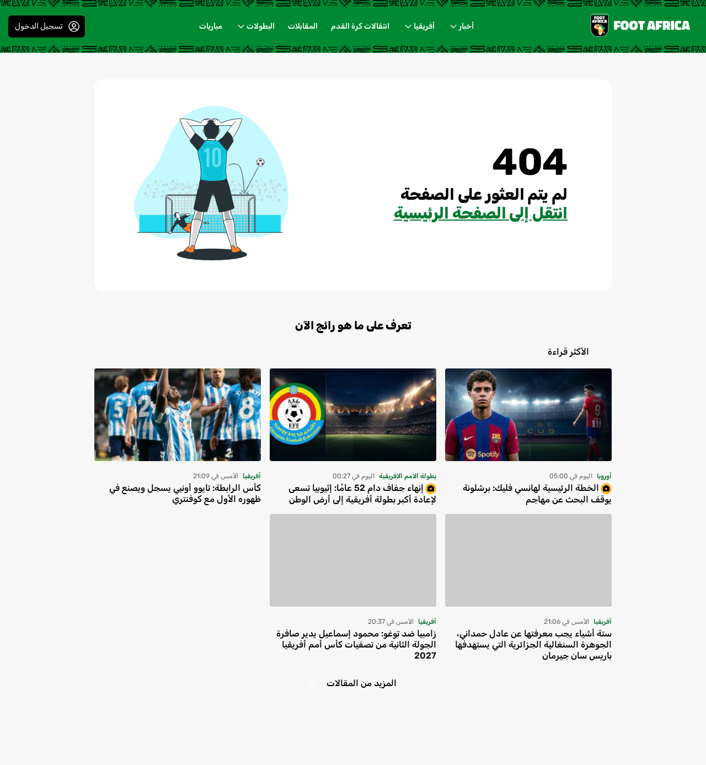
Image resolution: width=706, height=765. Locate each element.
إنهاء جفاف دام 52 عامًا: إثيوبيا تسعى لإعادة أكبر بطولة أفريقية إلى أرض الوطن (362, 494)
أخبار (466, 26)
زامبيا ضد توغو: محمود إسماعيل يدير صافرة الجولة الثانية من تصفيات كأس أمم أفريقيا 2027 (356, 644)
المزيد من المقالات (362, 683)
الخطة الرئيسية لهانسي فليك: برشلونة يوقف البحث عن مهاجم (537, 494)
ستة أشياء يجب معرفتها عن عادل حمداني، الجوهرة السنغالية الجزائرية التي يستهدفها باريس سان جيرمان (533, 644)
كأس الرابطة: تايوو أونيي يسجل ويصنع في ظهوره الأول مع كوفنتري (185, 493)
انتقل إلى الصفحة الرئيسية (481, 213)
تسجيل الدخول (39, 26)
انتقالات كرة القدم (360, 26)
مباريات (210, 26)
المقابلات (303, 26)
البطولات (261, 26)
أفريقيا (424, 26)
